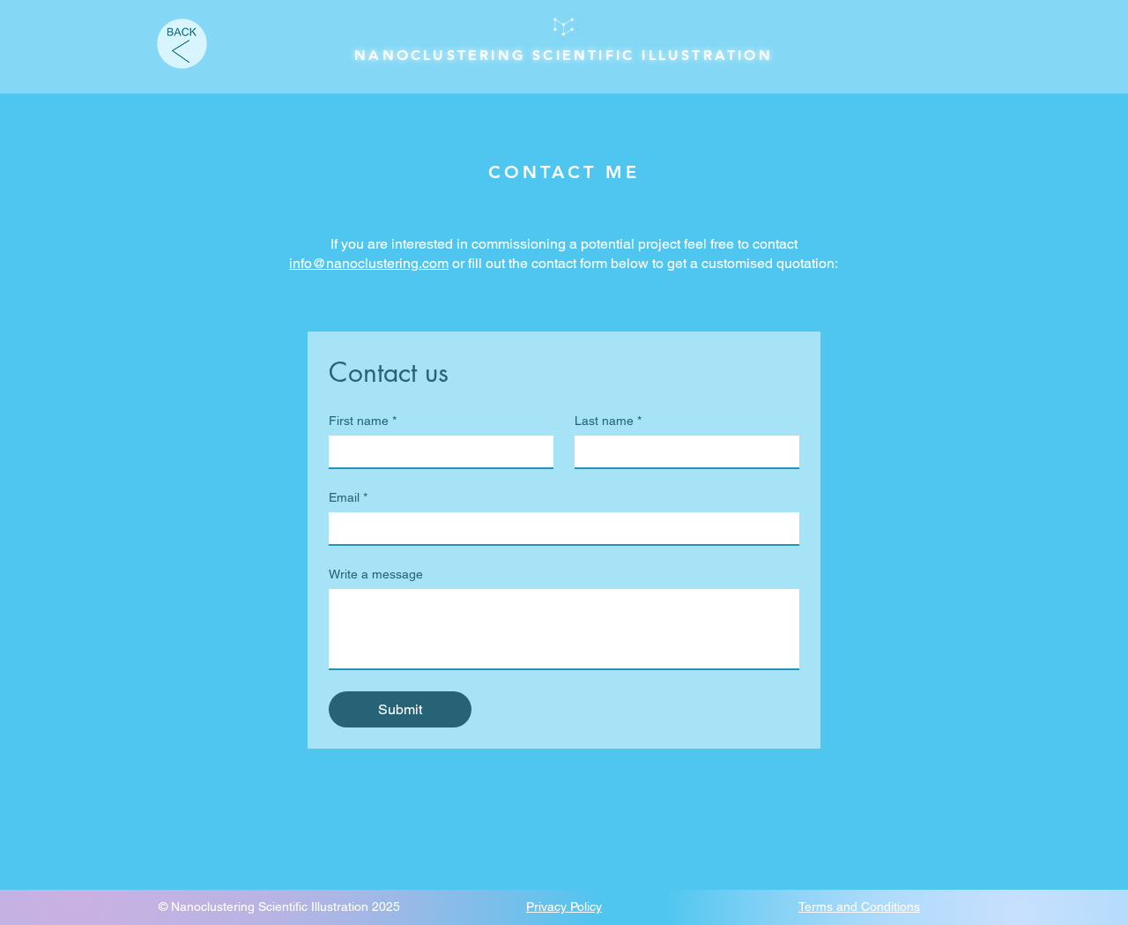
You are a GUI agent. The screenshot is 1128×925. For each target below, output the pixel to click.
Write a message (376, 574)
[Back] (182, 44)
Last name (608, 421)
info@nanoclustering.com (369, 263)
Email (348, 497)
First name (363, 421)
